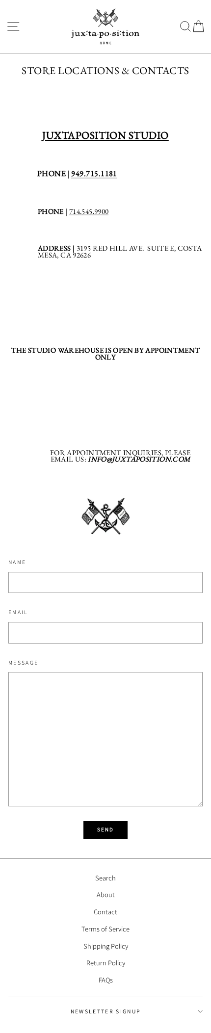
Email (18, 612)
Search (105, 877)
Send (105, 829)
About (106, 894)
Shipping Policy (105, 946)
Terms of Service (105, 928)
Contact (105, 911)
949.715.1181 (94, 174)
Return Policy (105, 962)
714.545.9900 (88, 211)
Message (23, 662)
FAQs (106, 979)
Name (17, 562)
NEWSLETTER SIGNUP (105, 1011)
